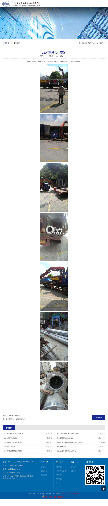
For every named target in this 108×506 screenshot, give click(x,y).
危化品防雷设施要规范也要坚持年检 (68, 434)
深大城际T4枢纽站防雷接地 (65, 438)
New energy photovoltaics (60, 485)
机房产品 (59, 479)
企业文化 (44, 471)
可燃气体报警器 (61, 471)
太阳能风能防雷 (14, 416)
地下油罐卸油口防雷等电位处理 (13, 434)
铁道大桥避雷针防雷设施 (11, 438)
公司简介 (44, 467)
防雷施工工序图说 (9, 446)
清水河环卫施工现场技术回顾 (13, 451)
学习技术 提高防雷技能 (17, 419)
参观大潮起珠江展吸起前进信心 (66, 451)
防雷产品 (59, 467)
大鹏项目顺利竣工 (62, 446)
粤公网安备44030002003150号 (55, 497)
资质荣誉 (44, 475)
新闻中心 (91, 43)
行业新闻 (17, 43)
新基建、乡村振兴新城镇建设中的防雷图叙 (70, 442)
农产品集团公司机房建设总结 (13, 442)
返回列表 (98, 417)
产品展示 (59, 462)
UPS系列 (59, 475)
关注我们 (89, 462)
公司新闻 (6, 43)
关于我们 (45, 462)
